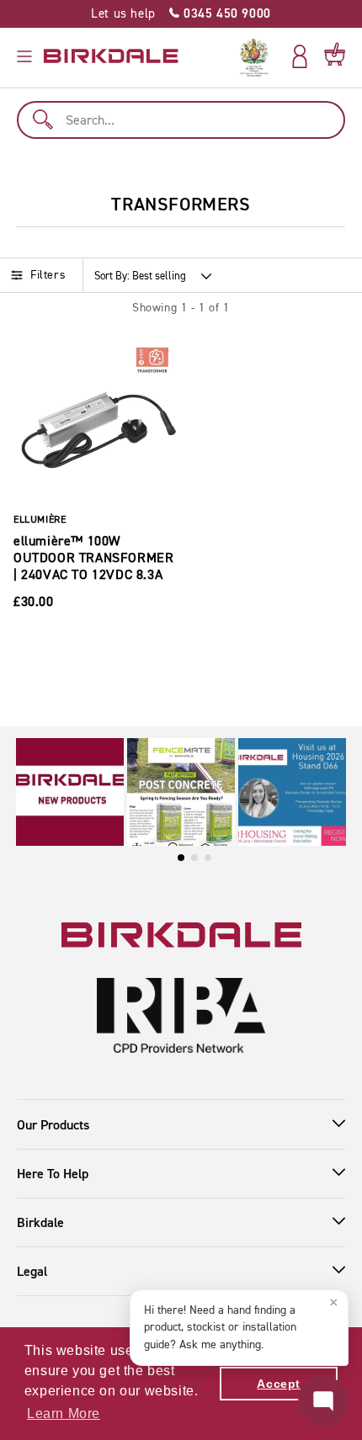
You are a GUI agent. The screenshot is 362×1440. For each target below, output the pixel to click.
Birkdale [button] (40, 1222)
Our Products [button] (53, 1125)
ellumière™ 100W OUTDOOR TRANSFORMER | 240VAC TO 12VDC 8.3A (93, 557)
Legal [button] (32, 1271)
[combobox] (181, 120)
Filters (48, 275)
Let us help (181, 13)
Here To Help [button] (52, 1174)
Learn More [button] (63, 1413)
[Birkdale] (111, 57)
